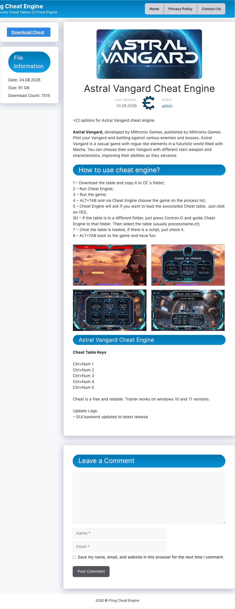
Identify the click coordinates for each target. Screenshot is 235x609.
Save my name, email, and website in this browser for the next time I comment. (151, 557)
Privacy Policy (181, 9)
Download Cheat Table (27, 33)
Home (154, 9)
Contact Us (211, 9)
